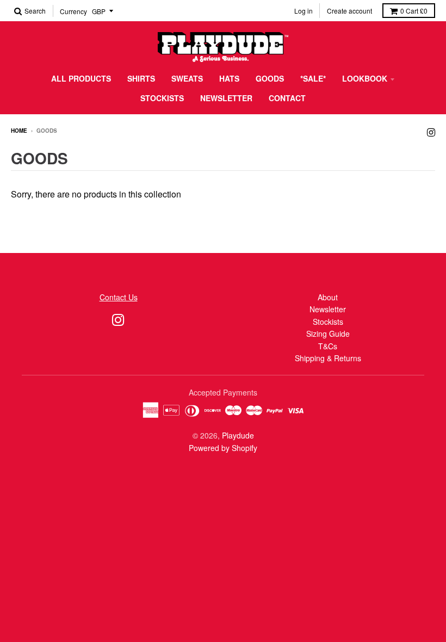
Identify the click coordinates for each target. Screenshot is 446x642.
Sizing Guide (328, 333)
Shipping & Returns (328, 358)
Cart (414, 10)
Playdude (238, 435)
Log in (303, 10)
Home (19, 130)
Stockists (162, 97)
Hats (229, 78)
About (328, 297)
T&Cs (327, 346)
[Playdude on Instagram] (431, 131)
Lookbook (364, 78)
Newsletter (226, 97)
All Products (81, 78)
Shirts (141, 78)
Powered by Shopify (223, 447)
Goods (270, 78)
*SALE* (313, 78)
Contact (287, 97)
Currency (73, 11)
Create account (349, 10)
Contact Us (119, 297)
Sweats (187, 78)
